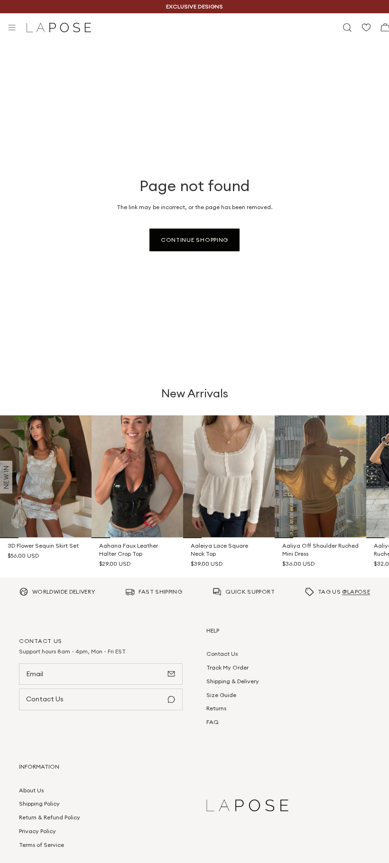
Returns (216, 708)
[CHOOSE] (77, 524)
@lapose (356, 591)
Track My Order (227, 667)
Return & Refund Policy (49, 817)
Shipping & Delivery (232, 681)
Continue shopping (194, 239)
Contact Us (222, 653)
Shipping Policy (39, 803)
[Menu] (12, 27)
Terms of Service (41, 844)
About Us (31, 790)
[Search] (347, 27)
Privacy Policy (37, 831)
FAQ (212, 721)
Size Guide (221, 694)
